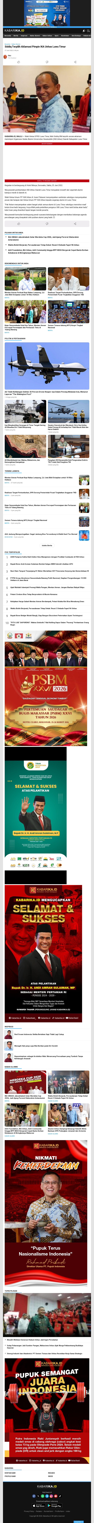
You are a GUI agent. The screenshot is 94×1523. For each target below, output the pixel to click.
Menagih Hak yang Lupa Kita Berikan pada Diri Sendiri (36, 1046)
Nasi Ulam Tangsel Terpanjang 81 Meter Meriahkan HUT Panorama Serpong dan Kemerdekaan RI (49, 571)
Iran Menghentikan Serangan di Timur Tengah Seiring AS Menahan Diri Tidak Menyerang (25, 426)
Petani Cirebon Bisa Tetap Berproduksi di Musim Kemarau (33, 594)
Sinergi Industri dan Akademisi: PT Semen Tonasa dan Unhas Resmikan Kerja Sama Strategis (44, 1354)
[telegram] (47, 1496)
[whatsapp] (42, 1496)
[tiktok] (60, 1496)
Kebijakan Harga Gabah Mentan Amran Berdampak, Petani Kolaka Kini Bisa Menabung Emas (47, 601)
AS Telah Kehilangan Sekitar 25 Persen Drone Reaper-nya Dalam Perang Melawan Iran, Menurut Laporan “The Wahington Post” (46, 393)
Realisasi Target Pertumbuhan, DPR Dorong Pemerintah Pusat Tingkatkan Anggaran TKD (66, 294)
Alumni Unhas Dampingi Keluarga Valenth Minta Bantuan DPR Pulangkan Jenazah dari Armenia (67, 1130)
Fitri (9, 56)
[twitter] (38, 1496)
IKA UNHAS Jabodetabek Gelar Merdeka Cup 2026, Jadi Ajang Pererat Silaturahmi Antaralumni (43, 238)
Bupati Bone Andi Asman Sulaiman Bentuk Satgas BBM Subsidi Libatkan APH (41, 564)
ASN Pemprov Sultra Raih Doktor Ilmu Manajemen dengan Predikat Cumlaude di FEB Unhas (47, 557)
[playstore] (54, 1505)
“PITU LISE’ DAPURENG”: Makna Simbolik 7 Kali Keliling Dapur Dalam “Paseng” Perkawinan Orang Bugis (49, 624)
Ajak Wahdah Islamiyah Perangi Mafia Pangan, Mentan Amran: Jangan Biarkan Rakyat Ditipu (47, 587)
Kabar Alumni (16, 44)
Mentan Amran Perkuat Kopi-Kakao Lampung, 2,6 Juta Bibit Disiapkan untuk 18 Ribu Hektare (24, 294)
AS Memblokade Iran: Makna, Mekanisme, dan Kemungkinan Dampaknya (22, 461)
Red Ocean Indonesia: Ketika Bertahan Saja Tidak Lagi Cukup (39, 1034)
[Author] (5, 56)
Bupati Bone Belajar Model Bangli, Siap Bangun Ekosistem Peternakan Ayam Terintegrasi (46, 616)
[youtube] (55, 1496)
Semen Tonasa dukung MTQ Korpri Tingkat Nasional (65, 326)
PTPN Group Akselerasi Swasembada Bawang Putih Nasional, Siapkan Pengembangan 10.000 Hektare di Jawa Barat (48, 579)
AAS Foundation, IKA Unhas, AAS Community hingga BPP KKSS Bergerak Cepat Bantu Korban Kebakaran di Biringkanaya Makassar (48, 251)
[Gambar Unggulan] (47, 99)
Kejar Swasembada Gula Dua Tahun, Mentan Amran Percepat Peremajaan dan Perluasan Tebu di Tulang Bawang (25, 327)
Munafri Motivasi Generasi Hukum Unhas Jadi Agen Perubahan (32, 1340)
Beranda (7, 44)
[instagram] (51, 1496)
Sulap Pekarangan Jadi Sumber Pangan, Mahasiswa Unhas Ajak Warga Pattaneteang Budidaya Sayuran (45, 1347)
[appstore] (39, 1505)
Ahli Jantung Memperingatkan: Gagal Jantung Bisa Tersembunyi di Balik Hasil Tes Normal (41, 534)
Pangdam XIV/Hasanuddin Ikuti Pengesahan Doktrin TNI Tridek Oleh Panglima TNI (68, 461)
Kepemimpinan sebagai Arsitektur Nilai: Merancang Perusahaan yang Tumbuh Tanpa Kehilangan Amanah (48, 1057)
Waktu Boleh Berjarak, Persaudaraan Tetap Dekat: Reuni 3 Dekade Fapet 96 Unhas (43, 245)
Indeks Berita (47, 545)
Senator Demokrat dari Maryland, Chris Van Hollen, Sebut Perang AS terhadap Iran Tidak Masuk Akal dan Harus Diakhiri (68, 427)
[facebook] (34, 1496)
